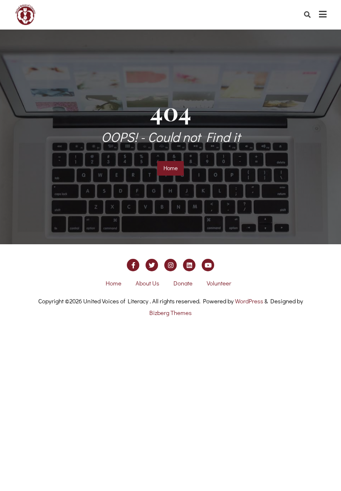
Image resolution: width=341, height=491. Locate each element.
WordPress (249, 301)
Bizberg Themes (170, 312)
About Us (147, 283)
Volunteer (219, 283)
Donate (183, 283)
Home (170, 168)
